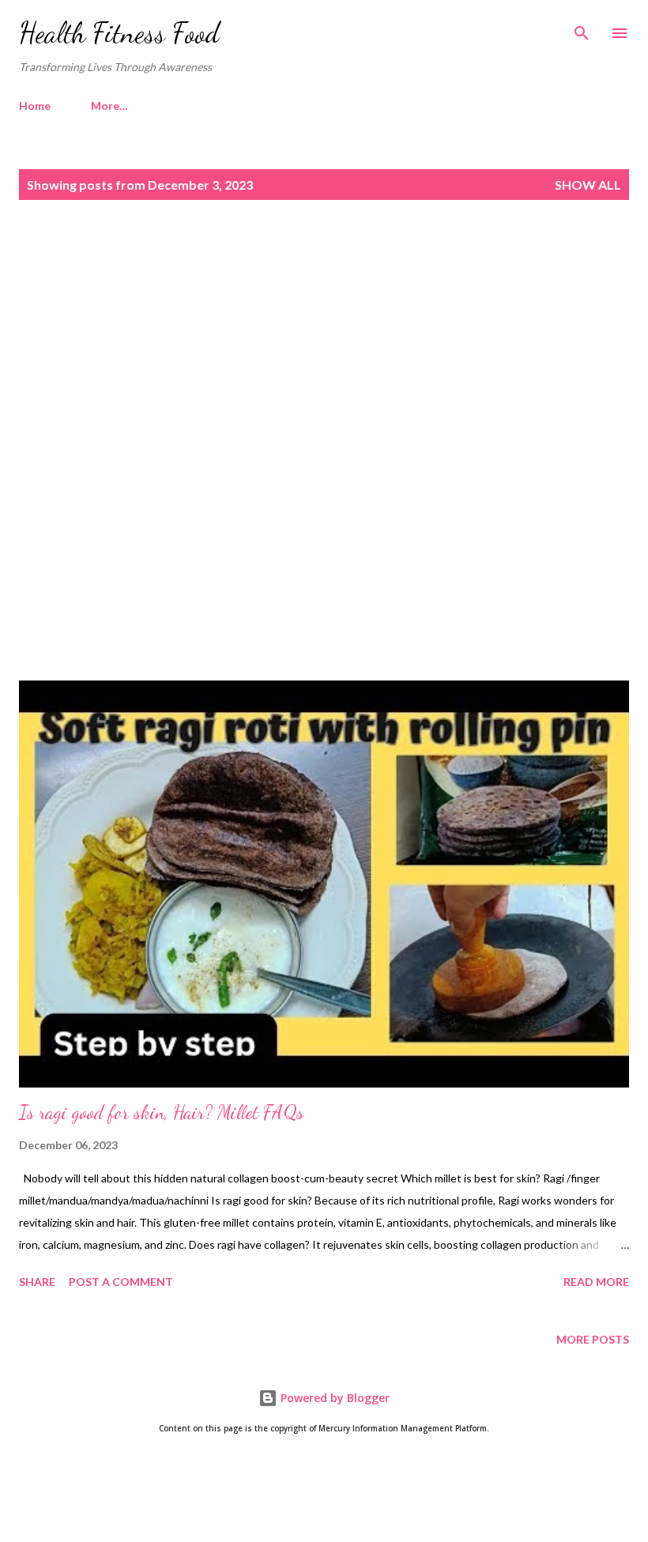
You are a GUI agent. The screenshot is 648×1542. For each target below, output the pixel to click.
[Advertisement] (324, 348)
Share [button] (37, 1281)
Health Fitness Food (119, 33)
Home (35, 105)
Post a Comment (121, 1281)
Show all (588, 184)
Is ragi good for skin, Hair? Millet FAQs (161, 1112)
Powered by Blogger (333, 1397)
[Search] (581, 28)
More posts (592, 1339)
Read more (596, 1281)
